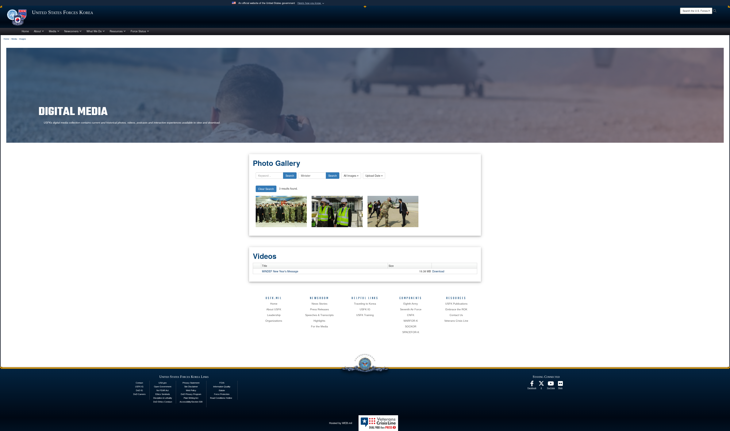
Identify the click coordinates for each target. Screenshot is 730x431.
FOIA (221, 383)
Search (290, 175)
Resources (116, 31)
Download (438, 271)
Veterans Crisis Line (456, 320)
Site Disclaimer (191, 386)
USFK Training (365, 315)
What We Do (94, 31)
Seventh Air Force (410, 309)
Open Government (162, 386)
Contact (139, 383)
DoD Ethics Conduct (162, 402)
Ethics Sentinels (162, 394)
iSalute (222, 390)
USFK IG (365, 309)
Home (25, 31)
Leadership (274, 315)
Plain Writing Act (191, 398)
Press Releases (319, 309)
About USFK (273, 309)
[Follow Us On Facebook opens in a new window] (532, 384)
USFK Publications (456, 303)
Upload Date (373, 175)
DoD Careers (139, 394)
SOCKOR (410, 326)
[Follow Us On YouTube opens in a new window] (551, 384)
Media (52, 31)
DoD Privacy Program (191, 394)
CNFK (410, 315)
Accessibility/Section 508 (191, 402)
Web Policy (191, 390)
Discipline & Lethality (162, 398)
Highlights (319, 320)
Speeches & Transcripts (319, 315)
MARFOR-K (411, 320)
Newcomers (71, 31)
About (37, 31)
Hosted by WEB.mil (340, 423)
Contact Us (456, 315)
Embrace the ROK (456, 309)
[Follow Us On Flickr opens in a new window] (560, 384)
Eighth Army (410, 303)
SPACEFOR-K (410, 332)
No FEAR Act (162, 390)
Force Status (138, 31)
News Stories (319, 303)
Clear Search (266, 189)
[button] (311, 3)
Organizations (273, 320)
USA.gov (163, 383)
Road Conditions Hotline (221, 398)
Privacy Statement (190, 383)
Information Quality (221, 386)
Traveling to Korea (365, 303)
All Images (350, 175)
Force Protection (221, 394)
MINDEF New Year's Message (280, 271)
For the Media (319, 326)
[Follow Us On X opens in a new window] (541, 384)
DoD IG (139, 390)
